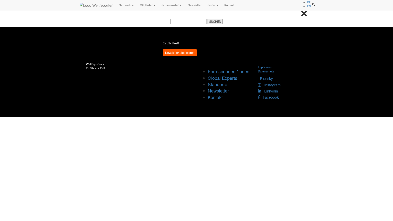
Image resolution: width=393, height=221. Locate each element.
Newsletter (194, 5)
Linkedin (269, 91)
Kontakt (229, 5)
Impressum (265, 67)
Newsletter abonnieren (179, 53)
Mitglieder (146, 5)
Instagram (271, 84)
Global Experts (222, 78)
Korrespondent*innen (228, 71)
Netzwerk (125, 5)
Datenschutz (266, 71)
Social (212, 5)
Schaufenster (170, 5)
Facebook (269, 97)
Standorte (217, 84)
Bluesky (265, 78)
